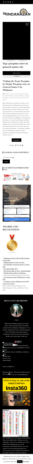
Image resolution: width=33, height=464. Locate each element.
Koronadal (5, 95)
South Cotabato (18, 97)
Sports (23, 97)
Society (11, 97)
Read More (16, 140)
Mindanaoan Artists (13, 95)
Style (27, 97)
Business (7, 94)
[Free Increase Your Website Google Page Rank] (22, 345)
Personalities (6, 97)
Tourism (5, 99)
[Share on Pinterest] (20, 145)
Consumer (12, 94)
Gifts (27, 94)
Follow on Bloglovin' (8, 366)
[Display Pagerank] (8, 343)
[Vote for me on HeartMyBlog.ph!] (18, 374)
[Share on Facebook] (16, 145)
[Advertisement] (16, 43)
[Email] (22, 145)
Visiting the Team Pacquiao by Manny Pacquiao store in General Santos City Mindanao (16, 85)
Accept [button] (19, 461)
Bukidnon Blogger (8, 372)
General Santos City (20, 94)
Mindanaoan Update (24, 95)
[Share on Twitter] (18, 145)
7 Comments (16, 76)
